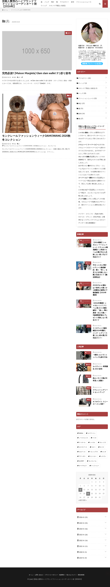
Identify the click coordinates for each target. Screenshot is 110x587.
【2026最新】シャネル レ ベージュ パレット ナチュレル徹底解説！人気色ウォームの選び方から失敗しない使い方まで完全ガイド (100, 250)
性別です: (81, 48)
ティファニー (95, 465)
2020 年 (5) (83, 552)
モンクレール (52, 145)
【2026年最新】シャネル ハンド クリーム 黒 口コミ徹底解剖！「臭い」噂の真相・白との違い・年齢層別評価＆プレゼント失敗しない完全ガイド (100, 311)
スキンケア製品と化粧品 (57, 5)
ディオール (82, 442)
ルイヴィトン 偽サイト (86, 165)
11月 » (84, 500)
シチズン (103, 456)
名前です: (81, 45)
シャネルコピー (83, 190)
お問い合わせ (39, 574)
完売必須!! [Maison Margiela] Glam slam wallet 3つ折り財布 (36, 73)
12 (80, 490)
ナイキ (94, 437)
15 (19, 77)
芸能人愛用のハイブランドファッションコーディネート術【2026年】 (19, 4)
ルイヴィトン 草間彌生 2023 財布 (100, 368)
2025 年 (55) (83, 523)
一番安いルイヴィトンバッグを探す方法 (100, 356)
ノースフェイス (83, 437)
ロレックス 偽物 (83, 156)
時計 (52, 2)
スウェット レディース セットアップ (100, 391)
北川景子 (81, 461)
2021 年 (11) (83, 546)
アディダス (82, 456)
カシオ (104, 451)
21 (88, 493)
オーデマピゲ (83, 465)
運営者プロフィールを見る (92, 63)
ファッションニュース (83, 2)
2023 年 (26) (83, 535)
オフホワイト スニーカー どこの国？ (100, 403)
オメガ (102, 447)
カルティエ (82, 451)
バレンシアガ (94, 451)
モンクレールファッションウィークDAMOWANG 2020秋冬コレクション (36, 138)
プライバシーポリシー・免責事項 (54, 574)
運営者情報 (81, 574)
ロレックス (103, 442)
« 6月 (80, 500)
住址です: (91, 48)
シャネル (92, 442)
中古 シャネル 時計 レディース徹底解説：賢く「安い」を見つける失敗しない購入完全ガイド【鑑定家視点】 (100, 271)
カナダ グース (83, 447)
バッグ (46, 2)
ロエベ (93, 447)
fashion (81, 433)
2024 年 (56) (83, 529)
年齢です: (96, 45)
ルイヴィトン (91, 433)
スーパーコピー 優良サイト (87, 178)
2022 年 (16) (83, 540)
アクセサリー (64, 2)
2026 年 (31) (83, 517)
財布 (72, 2)
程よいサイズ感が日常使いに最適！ (100, 379)
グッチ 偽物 (82, 199)
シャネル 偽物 (83, 132)
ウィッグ (44, 5)
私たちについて (71, 574)
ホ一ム (31, 574)
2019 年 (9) (83, 558)
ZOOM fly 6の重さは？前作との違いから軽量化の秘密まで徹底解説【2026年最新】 (100, 290)
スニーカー (93, 456)
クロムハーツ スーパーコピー (88, 144)
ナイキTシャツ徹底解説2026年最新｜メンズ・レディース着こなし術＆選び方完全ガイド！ (100, 333)
